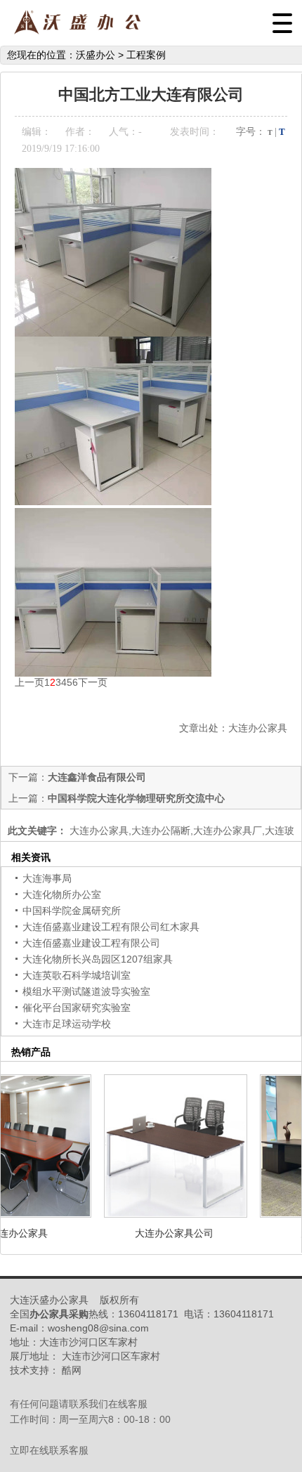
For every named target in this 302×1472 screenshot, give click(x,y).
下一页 (92, 682)
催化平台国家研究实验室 (76, 1007)
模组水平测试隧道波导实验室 (86, 991)
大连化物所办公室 (61, 894)
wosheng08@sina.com (98, 1328)
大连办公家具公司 (166, 1233)
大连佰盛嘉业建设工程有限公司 (91, 943)
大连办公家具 (257, 728)
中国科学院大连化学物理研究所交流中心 (136, 798)
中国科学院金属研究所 (71, 910)
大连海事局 (47, 878)
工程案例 (146, 54)
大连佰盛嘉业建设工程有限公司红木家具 (110, 926)
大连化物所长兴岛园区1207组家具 (97, 959)
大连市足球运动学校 (66, 1023)
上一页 (29, 682)
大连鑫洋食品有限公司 (97, 777)
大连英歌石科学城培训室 (76, 975)
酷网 (71, 1370)
